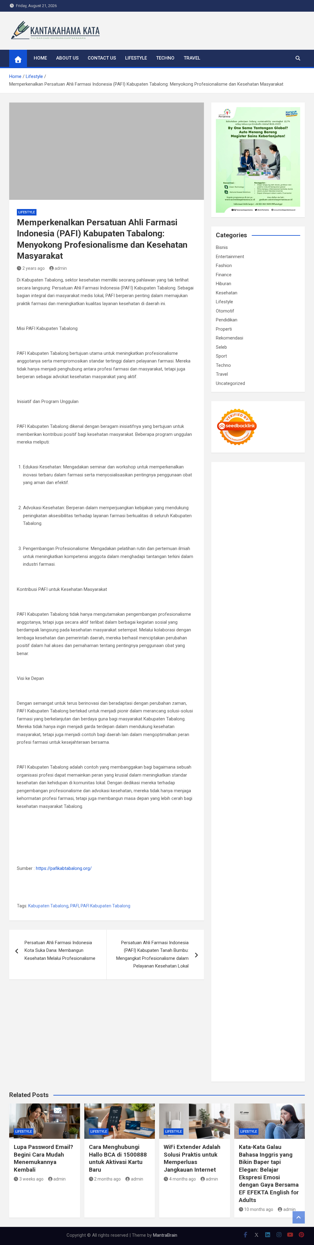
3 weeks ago (31, 1179)
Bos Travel (268, 830)
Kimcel (259, 478)
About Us (67, 58)
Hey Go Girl (243, 486)
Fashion (224, 265)
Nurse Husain (241, 619)
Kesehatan (226, 293)
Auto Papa (259, 533)
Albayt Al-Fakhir (231, 533)
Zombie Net (228, 627)
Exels (250, 658)
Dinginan (237, 1018)
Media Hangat (275, 1065)
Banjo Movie (274, 791)
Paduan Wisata (231, 932)
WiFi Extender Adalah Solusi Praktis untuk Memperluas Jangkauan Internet (192, 1158)
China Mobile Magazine (263, 650)
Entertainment (230, 256)
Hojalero (286, 627)
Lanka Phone (280, 478)
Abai (250, 955)
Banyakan (257, 1018)
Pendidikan (226, 320)
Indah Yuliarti (264, 940)
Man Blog (270, 846)
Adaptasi (225, 955)
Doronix (223, 486)
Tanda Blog (237, 1057)
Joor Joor (286, 713)
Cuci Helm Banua (260, 869)
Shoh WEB (283, 619)
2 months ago (107, 1179)
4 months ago (182, 1179)
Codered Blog (229, 705)
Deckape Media (258, 783)
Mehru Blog (227, 564)
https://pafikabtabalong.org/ (64, 868)
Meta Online (255, 572)
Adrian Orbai (276, 666)
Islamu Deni (279, 556)
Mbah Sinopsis (230, 580)
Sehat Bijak (227, 947)
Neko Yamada (230, 501)
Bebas (243, 979)
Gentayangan (280, 1010)
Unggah (275, 1002)
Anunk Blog (243, 470)
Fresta (290, 580)
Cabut (238, 987)
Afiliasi (264, 947)
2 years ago (33, 268)
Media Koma (283, 908)
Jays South (271, 580)
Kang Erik (275, 838)
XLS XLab (225, 775)
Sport (221, 356)
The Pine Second (246, 674)
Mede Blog (277, 697)
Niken (286, 846)
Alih (269, 955)
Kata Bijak (278, 572)
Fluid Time (254, 705)
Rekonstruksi (256, 642)
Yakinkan (284, 1026)
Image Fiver (239, 478)
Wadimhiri (279, 517)
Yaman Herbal (250, 775)
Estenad (270, 603)
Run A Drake (248, 791)
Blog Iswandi (248, 885)
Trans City (254, 838)
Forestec (265, 799)
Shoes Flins (227, 713)
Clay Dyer (245, 799)
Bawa (281, 971)
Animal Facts (271, 767)
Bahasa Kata (228, 1073)
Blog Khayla (273, 885)
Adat (239, 955)
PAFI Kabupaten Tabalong (105, 905)
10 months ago (258, 1209)
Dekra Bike (226, 728)
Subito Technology (248, 493)
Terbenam (226, 979)
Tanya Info (249, 1065)
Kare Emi (282, 689)
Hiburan (223, 283)
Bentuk (290, 979)
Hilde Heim (257, 517)
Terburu (223, 987)
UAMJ (292, 767)
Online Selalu (277, 924)
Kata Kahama (244, 548)
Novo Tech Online (258, 627)
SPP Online (227, 666)
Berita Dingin (238, 1049)
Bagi (220, 971)
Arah (286, 963)
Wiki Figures (281, 493)
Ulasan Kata (254, 1010)
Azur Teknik (267, 470)
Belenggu (260, 979)
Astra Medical (266, 752)
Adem (237, 994)
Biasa (276, 979)
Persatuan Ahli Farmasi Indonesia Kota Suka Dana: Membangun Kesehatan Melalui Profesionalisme (60, 950)
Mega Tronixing (279, 674)
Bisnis (222, 247)
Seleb (221, 347)
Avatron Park (284, 533)
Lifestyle (136, 58)
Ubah (290, 1002)
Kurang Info (252, 900)
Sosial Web (254, 916)
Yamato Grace (252, 556)
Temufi (223, 689)
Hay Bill (282, 799)
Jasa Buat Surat (232, 611)
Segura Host (228, 681)
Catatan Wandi (244, 877)
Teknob (235, 838)
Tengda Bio (253, 681)
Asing (274, 963)
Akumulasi (226, 963)
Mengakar (253, 994)
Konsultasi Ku (268, 1041)
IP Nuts (235, 759)
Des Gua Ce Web (249, 814)
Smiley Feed (251, 666)
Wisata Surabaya (239, 830)
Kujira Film (241, 689)
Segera (223, 1034)
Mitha (294, 572)
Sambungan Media (234, 1041)
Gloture (285, 658)
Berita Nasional (231, 908)
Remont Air (227, 806)
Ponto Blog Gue (231, 720)
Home (40, 58)
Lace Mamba (269, 486)
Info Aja (286, 940)
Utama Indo (277, 595)
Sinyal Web (258, 908)
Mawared (239, 736)
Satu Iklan (226, 924)
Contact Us (102, 58)
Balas (245, 971)
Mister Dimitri (229, 642)
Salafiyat (267, 548)
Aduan (283, 987)
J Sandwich (277, 806)
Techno (165, 58)
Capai (261, 1002)
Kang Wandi (272, 877)
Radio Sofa (282, 853)
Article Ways (279, 720)
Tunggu (223, 1010)
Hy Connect (249, 603)
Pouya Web (254, 697)
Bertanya (248, 947)
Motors (223, 470)
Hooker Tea (277, 681)
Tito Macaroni (237, 822)
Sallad (272, 634)
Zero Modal (239, 509)
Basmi (232, 971)
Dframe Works (230, 517)
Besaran (276, 1018)
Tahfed (233, 846)
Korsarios (259, 736)
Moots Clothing (264, 611)
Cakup (269, 987)
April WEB (225, 587)
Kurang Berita (279, 900)
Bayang (259, 971)
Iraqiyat (273, 705)
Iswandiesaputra (248, 861)
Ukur (236, 1010)
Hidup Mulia (227, 650)
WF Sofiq (288, 634)
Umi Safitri (240, 940)
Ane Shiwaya (229, 697)
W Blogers (226, 556)
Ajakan (222, 994)
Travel (192, 58)
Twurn (273, 540)
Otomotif (225, 311)
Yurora (235, 572)
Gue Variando (243, 767)
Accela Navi (287, 509)
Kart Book (267, 658)
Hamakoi (289, 603)
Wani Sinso (247, 587)
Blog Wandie (267, 893)
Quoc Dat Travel (279, 525)
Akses (271, 994)
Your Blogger (279, 916)
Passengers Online (243, 525)
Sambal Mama (249, 595)
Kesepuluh (275, 1034)
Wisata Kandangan (234, 893)
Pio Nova (291, 705)
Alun (260, 955)
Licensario (262, 744)
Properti (224, 329)
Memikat (248, 1026)
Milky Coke (281, 759)
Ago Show (281, 642)
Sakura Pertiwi (261, 932)
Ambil (280, 955)
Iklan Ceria (288, 548)
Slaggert (283, 587)
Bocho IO (225, 799)
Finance (224, 274)
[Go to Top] (299, 1217)
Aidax (230, 603)
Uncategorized (230, 383)
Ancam (245, 963)
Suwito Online (229, 853)
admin (61, 268)
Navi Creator (257, 853)
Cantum (254, 987)
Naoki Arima (252, 806)
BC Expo (257, 720)
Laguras (236, 658)
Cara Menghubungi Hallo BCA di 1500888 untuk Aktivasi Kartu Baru (118, 1158)
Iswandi (234, 869)
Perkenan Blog (266, 1049)
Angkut (261, 963)
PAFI (74, 905)
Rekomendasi (229, 338)
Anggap (286, 994)
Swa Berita (250, 564)
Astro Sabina (229, 540)
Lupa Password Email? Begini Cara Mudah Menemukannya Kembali (43, 1158)
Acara (279, 947)
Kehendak (254, 1034)
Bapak (222, 1018)
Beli (271, 971)
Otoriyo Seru (256, 759)
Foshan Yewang (261, 501)
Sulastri (263, 619)
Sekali (237, 1034)
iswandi (223, 861)
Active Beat (277, 775)
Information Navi (268, 822)
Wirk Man (250, 846)
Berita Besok (228, 916)
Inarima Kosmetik (233, 744)
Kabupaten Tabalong (48, 905)
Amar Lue (262, 689)
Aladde (267, 587)
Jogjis (252, 580)
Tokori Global (229, 783)
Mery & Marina (230, 634)
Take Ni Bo (263, 509)
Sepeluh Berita (264, 1057)
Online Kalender (253, 728)
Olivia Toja (272, 564)
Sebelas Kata (250, 924)
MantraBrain (165, 1235)
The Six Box (239, 752)
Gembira (266, 1026)
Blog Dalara (254, 540)
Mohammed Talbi (257, 713)
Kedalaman (227, 1026)
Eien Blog (255, 634)
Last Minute (282, 736)
